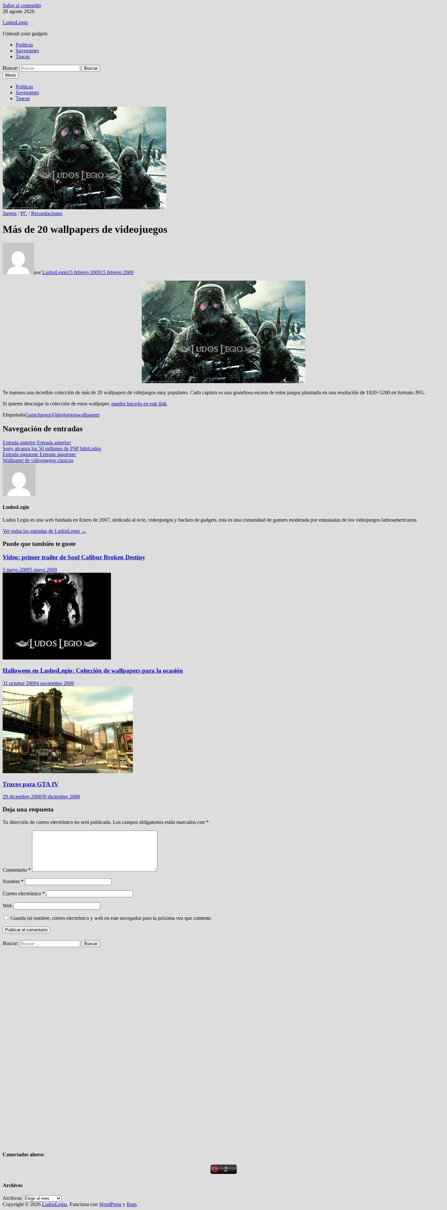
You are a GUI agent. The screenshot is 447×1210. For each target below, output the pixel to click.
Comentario (17, 870)
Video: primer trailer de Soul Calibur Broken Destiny (74, 557)
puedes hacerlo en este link (139, 403)
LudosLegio (15, 22)
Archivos (12, 1198)
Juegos (10, 213)
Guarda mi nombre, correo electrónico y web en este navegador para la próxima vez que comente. (111, 918)
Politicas (24, 44)
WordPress (110, 1204)
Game (31, 415)
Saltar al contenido (22, 5)
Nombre (13, 881)
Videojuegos (64, 415)
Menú (10, 75)
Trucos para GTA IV (31, 784)
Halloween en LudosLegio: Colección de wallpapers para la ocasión (93, 670)
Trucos (23, 56)
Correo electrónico (24, 893)
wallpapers (88, 415)
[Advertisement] (52, 1045)
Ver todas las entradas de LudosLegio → (44, 531)
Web (7, 905)
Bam (131, 1204)
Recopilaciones (47, 213)
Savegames (27, 50)
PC (24, 213)
